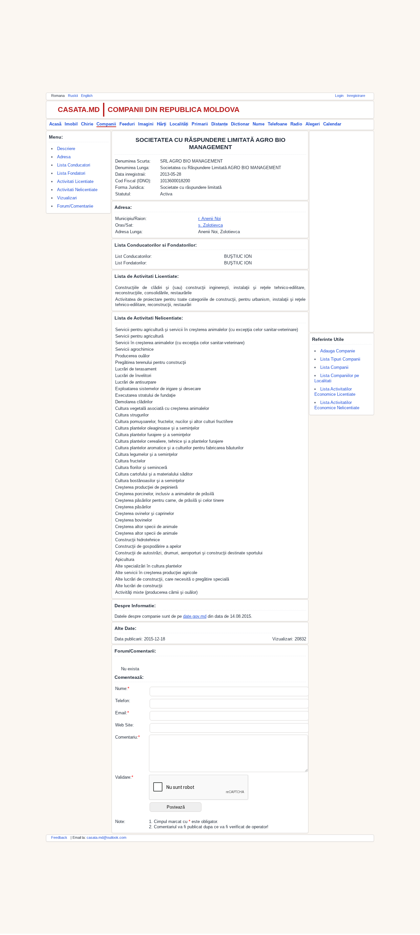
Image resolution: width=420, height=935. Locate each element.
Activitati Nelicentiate (77, 189)
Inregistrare (356, 96)
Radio (296, 124)
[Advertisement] (210, 46)
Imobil (71, 124)
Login (339, 96)
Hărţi (161, 124)
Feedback (59, 837)
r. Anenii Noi (209, 218)
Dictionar (240, 124)
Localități (179, 124)
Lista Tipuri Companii (340, 359)
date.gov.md (194, 616)
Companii (106, 124)
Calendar (332, 124)
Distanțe (219, 124)
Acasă (55, 124)
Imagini (146, 124)
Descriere (66, 148)
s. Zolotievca (210, 225)
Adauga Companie (337, 350)
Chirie (87, 124)
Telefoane (277, 124)
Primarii (200, 124)
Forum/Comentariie (75, 206)
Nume (258, 124)
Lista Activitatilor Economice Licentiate (334, 392)
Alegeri (312, 124)
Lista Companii (334, 367)
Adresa (64, 156)
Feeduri (127, 124)
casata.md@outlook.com (106, 837)
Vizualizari (67, 197)
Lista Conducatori (73, 165)
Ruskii (73, 96)
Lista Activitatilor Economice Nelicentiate (336, 405)
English (87, 96)
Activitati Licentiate (75, 181)
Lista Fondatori (71, 173)
